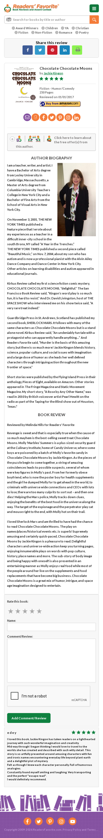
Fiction (23, 32)
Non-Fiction (43, 32)
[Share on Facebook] (28, 50)
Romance (65, 32)
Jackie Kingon (53, 73)
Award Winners (27, 28)
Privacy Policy (72, 829)
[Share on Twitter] (40, 50)
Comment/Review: (20, 636)
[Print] (77, 50)
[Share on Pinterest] (52, 50)
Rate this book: (17, 601)
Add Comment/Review (29, 718)
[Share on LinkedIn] (65, 50)
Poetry (84, 32)
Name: (11, 620)
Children (51, 28)
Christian (82, 28)
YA (67, 28)
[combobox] (51, 19)
